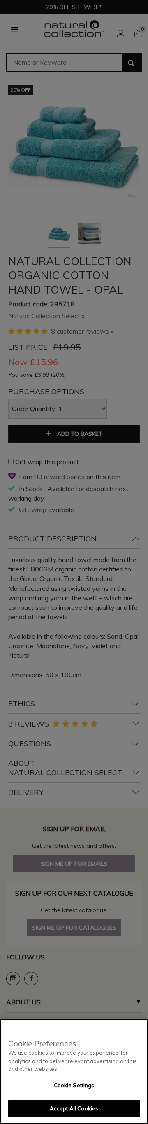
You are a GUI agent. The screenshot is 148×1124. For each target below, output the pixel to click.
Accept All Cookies (74, 1108)
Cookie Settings (74, 1085)
